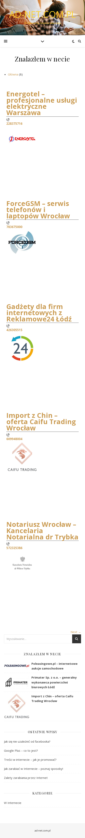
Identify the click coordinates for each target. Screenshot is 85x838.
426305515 (14, 330)
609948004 (14, 439)
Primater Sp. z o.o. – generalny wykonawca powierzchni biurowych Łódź (54, 682)
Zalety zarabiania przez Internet (26, 778)
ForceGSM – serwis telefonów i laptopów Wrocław (38, 209)
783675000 (14, 227)
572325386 (14, 548)
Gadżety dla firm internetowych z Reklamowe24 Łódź (39, 312)
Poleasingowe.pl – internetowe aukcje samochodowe (54, 666)
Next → (76, 632)
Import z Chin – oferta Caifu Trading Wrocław (41, 421)
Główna (13, 74)
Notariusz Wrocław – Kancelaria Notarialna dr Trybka (42, 530)
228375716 (14, 123)
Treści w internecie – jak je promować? (30, 760)
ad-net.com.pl (42, 14)
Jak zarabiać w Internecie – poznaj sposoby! (33, 769)
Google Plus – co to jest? (21, 750)
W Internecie (12, 803)
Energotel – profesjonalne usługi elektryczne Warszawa (41, 103)
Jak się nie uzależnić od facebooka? (27, 741)
